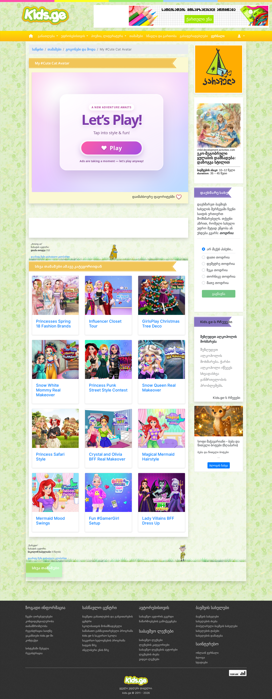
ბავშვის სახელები (207, 616)
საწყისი (37, 49)
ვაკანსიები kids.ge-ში (39, 635)
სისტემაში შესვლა (37, 648)
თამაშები (136, 36)
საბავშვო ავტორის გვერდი (156, 616)
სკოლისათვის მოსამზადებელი (102, 626)
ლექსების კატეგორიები (154, 644)
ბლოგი (200, 657)
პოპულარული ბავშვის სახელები (217, 626)
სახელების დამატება (209, 635)
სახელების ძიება (206, 621)
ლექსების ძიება (149, 654)
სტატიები (202, 662)
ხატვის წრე (89, 645)
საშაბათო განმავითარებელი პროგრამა (107, 630)
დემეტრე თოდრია (221, 264)
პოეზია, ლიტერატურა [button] (107, 36)
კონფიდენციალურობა (39, 621)
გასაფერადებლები (194, 36)
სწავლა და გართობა (161, 36)
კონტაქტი (31, 640)
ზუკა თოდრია (217, 270)
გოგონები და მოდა (80, 49)
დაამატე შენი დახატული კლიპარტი (50, 256)
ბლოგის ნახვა (218, 465)
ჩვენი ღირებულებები (39, 616)
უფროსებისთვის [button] (73, 36)
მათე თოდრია (218, 283)
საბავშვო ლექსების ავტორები (158, 649)
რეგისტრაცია (34, 653)
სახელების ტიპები (207, 630)
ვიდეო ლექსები (149, 659)
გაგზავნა (218, 294)
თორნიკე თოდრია (221, 276)
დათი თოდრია (218, 257)
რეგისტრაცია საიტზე (38, 630)
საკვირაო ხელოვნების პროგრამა (103, 640)
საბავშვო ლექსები (151, 640)
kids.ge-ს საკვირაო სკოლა (99, 635)
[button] (240, 36)
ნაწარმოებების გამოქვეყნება (158, 621)
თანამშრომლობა (36, 626)
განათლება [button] (47, 36)
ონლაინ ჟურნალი (207, 652)
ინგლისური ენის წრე (95, 650)
